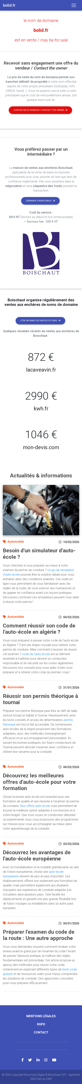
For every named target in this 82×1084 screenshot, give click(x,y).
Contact (41, 1032)
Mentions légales (41, 1016)
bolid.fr (41, 30)
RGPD (41, 1024)
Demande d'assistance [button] (38, 200)
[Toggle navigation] (74, 5)
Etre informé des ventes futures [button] (39, 320)
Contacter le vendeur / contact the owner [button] (39, 110)
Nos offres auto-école (35, 806)
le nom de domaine (41, 20)
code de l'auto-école (36, 654)
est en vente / (41, 40)
